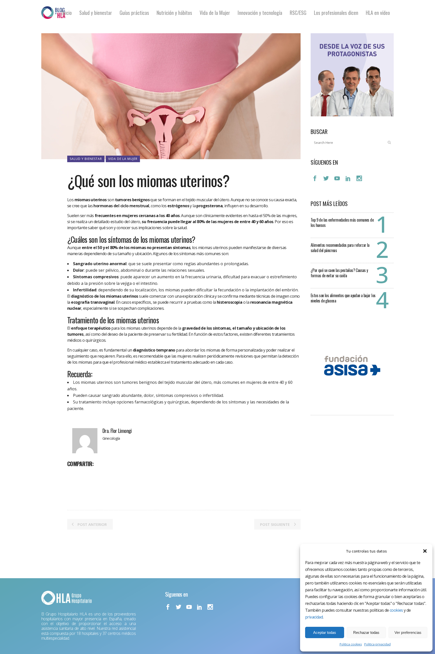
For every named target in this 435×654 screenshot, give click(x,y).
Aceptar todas (324, 632)
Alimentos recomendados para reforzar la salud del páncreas (340, 247)
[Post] (84, 475)
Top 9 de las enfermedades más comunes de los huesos (342, 222)
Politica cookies (351, 644)
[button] (424, 551)
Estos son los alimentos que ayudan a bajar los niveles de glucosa (343, 298)
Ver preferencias (407, 632)
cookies (396, 610)
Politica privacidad (377, 644)
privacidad (314, 617)
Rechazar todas (366, 632)
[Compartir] (72, 475)
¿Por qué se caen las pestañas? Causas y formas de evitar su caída (339, 273)
